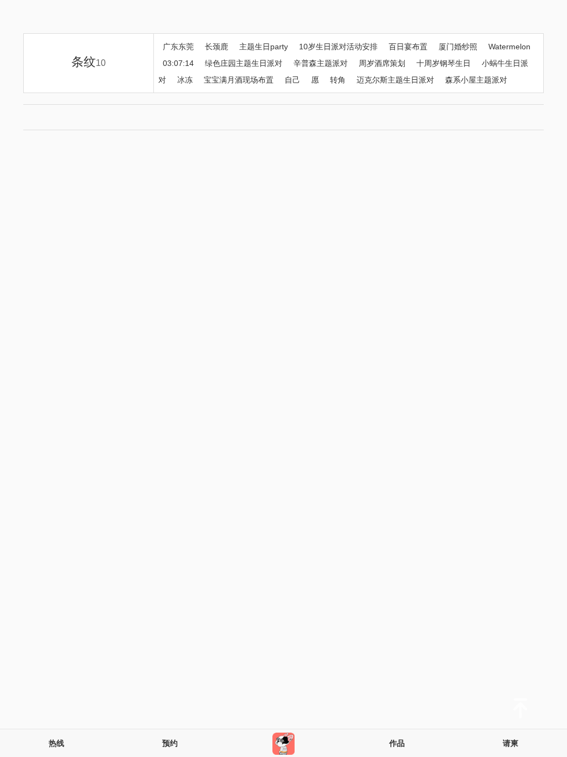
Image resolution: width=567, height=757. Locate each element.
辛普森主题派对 (320, 63)
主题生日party (263, 46)
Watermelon (509, 46)
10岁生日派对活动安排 (338, 46)
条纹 (88, 62)
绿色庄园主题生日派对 (243, 63)
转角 (338, 79)
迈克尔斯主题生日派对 (395, 79)
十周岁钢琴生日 (443, 63)
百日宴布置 (408, 46)
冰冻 (185, 79)
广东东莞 (178, 46)
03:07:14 (178, 63)
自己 (292, 79)
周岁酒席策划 (382, 63)
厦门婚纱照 (458, 46)
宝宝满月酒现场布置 (239, 79)
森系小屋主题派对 (476, 79)
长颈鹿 (216, 46)
